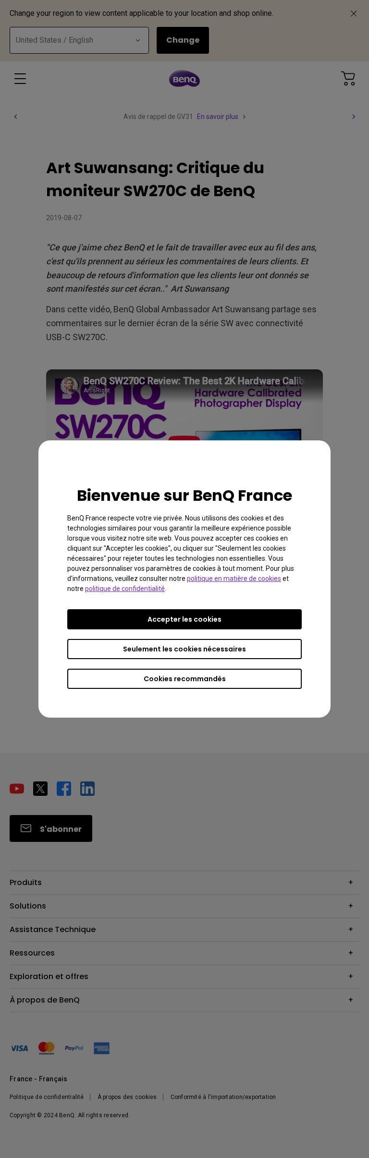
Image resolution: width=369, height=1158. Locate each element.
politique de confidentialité (125, 588)
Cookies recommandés (185, 679)
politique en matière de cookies (234, 578)
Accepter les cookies (184, 619)
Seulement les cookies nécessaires (184, 649)
